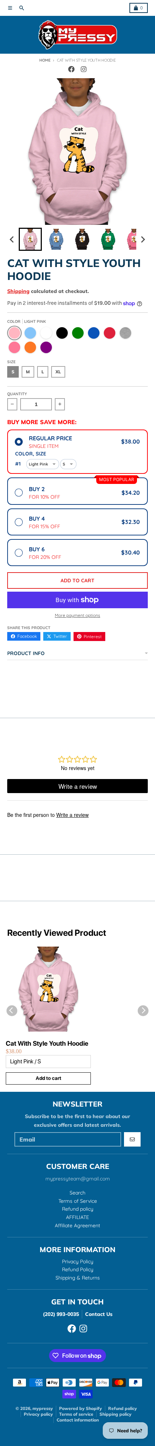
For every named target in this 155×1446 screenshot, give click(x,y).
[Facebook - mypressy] (71, 69)
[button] (30, 239)
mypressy (42, 1408)
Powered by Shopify (80, 1408)
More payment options (77, 615)
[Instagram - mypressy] (83, 69)
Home (44, 60)
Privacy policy (38, 1414)
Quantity (17, 393)
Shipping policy (115, 1414)
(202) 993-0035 (61, 1314)
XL (58, 371)
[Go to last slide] (12, 239)
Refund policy (122, 1408)
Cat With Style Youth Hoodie (47, 1043)
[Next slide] (143, 239)
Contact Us (98, 1314)
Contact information (78, 1420)
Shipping (18, 291)
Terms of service (76, 1414)
